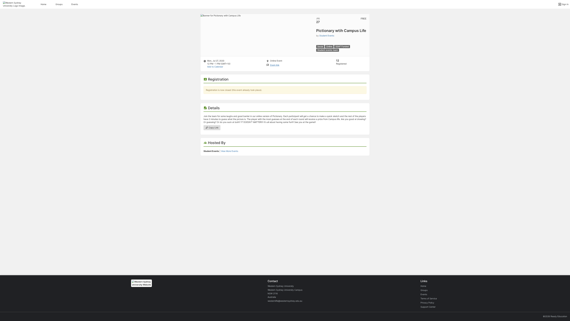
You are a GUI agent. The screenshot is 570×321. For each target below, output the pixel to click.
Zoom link (274, 65)
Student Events (326, 35)
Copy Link (213, 127)
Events (74, 4)
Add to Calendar (215, 66)
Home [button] (43, 4)
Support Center (428, 307)
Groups (59, 4)
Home (423, 286)
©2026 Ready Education (555, 316)
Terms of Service (429, 298)
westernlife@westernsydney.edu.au (285, 301)
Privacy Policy (427, 302)
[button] (15, 4)
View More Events (229, 151)
